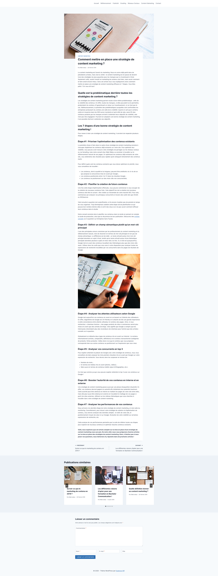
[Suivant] (151, 486)
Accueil (96, 3)
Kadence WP (120, 571)
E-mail (102, 551)
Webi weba (83, 67)
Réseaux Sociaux (133, 3)
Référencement (106, 3)
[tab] (105, 506)
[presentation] (78, 475)
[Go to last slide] (66, 486)
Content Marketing (147, 3)
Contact (158, 3)
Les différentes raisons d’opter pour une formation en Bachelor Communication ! (129, 448)
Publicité (116, 3)
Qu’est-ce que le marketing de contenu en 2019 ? (89, 448)
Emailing (123, 3)
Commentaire (81, 528)
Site (123, 551)
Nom (78, 551)
